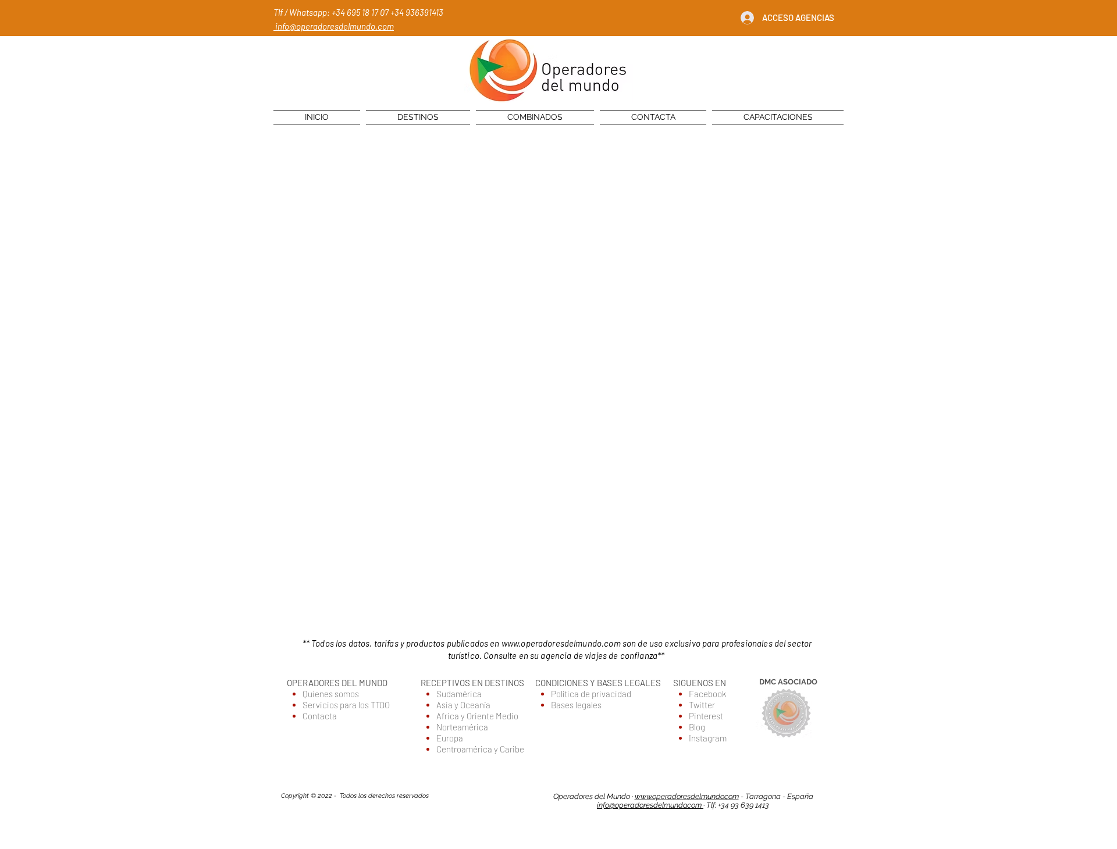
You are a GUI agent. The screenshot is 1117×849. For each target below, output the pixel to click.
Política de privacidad (591, 694)
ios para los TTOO (359, 705)
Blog (697, 727)
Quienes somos (331, 694)
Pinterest (706, 716)
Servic (315, 705)
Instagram (708, 738)
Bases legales (576, 705)
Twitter (702, 705)
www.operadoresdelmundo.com (561, 643)
